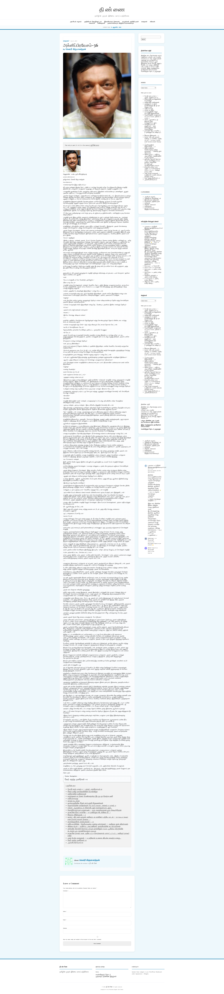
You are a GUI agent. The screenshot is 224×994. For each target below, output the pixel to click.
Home (97, 972)
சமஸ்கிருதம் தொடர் (103, 975)
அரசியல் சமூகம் (75, 22)
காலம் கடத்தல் (74, 801)
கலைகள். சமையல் (150, 205)
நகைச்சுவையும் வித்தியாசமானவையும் (121, 23)
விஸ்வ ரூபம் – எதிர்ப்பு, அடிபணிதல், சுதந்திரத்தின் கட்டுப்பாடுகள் (94, 826)
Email (64, 920)
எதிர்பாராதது (73, 799)
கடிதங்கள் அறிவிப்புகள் (130, 22)
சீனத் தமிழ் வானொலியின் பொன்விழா (83, 792)
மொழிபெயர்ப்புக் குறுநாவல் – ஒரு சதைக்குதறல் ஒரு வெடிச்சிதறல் (94, 810)
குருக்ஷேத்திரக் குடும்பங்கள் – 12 (81, 822)
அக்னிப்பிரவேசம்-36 (150, 180)
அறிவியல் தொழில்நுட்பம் (93, 22)
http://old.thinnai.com (146, 422)
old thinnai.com (152, 67)
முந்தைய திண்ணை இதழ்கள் (106, 976)
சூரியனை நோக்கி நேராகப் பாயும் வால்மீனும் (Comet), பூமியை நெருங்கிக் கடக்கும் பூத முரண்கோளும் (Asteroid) (95, 830)
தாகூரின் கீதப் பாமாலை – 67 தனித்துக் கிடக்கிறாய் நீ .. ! (89, 812)
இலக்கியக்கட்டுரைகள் (112, 22)
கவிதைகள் (101, 23)
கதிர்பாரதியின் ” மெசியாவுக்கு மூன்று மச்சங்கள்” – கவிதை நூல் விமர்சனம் (98, 824)
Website (65, 928)
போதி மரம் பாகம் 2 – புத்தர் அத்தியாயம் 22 (85, 789)
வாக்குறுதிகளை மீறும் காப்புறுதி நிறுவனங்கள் (85, 803)
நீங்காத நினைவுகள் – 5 (77, 815)
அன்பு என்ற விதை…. (151, 277)
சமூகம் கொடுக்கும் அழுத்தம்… (150, 244)
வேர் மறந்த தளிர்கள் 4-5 (76, 779)
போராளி (156, 266)
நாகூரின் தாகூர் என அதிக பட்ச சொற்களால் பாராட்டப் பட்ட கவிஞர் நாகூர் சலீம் (152, 169)
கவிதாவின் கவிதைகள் (77, 794)
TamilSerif (147, 426)
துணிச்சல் (147, 264)
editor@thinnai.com (145, 59)
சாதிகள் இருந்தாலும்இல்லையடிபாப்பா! (153, 227)
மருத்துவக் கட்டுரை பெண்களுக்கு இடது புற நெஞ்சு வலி (90, 796)
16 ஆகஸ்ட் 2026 (116, 27)
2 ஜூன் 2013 (94, 145)
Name (65, 911)
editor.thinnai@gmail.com (152, 60)
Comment (65, 891)
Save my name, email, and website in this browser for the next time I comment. (82, 939)
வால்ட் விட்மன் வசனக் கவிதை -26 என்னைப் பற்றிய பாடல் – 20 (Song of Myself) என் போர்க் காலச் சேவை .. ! (153, 140)
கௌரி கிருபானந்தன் (76, 49)
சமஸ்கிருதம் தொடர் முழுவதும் (151, 429)
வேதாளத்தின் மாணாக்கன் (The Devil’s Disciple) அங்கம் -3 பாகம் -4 (92, 806)
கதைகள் (144, 22)
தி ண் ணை (112, 9)
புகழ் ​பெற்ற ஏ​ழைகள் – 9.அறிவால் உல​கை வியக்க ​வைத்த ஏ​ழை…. (94, 838)
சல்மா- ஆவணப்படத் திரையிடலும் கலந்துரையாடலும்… (90, 808)
